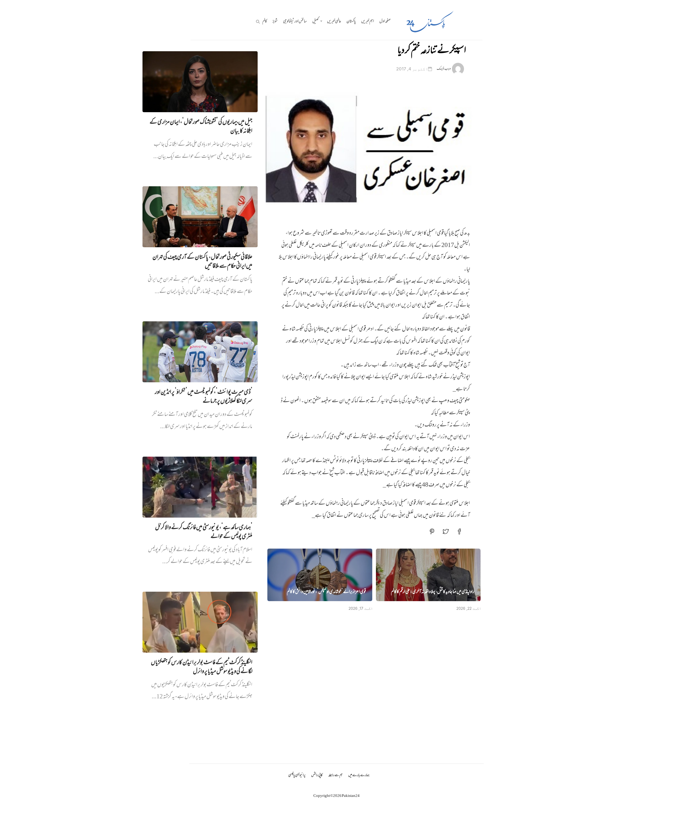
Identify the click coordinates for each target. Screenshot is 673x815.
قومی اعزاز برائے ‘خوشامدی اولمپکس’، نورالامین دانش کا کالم (326, 592)
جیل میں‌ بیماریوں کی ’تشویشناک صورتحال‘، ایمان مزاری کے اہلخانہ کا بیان (201, 127)
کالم (264, 21)
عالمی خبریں (334, 21)
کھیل (315, 21)
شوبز (275, 21)
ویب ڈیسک (444, 69)
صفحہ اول (385, 21)
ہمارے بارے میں (358, 775)
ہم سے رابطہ (335, 775)
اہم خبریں (367, 21)
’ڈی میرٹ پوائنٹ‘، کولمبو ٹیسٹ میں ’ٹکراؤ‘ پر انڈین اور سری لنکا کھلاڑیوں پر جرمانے (203, 397)
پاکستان (351, 21)
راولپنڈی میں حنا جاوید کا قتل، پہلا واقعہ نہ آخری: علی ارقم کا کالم (432, 592)
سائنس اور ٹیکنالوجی (295, 21)
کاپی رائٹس (317, 775)
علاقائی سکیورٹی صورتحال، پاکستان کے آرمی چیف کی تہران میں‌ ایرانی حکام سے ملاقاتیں (202, 262)
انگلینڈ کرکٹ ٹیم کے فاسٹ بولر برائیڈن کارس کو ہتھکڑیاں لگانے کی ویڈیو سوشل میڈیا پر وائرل (201, 667)
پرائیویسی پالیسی (296, 775)
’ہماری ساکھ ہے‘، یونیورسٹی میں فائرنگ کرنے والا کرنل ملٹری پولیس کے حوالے (203, 532)
